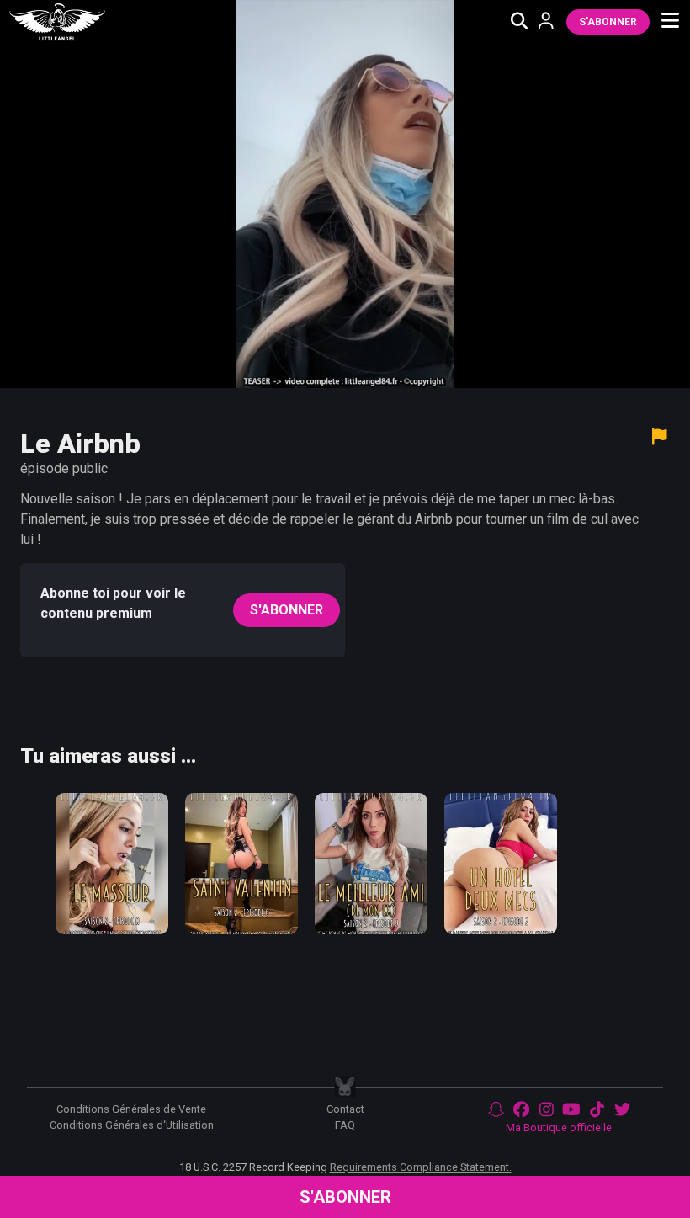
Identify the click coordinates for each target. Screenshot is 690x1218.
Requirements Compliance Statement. (421, 1167)
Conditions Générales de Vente (131, 1109)
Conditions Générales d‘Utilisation (132, 1125)
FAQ (345, 1125)
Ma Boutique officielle (559, 1127)
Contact (345, 1109)
